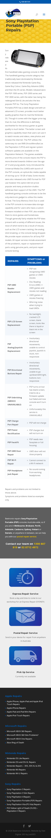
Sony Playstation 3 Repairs (18, 789)
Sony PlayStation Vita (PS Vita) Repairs (24, 804)
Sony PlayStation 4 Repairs (18, 797)
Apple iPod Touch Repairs (18, 715)
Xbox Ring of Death (15, 742)
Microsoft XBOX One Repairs (19, 739)
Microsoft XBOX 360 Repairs (19, 731)
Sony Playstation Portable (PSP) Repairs (24, 800)
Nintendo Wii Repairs (16, 769)
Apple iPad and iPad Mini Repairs (21, 711)
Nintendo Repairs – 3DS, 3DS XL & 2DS (24, 766)
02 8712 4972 (29, 547)
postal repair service (26, 536)
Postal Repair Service (26, 633)
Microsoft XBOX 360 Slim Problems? (22, 735)
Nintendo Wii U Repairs (17, 773)
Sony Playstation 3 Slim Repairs (21, 793)
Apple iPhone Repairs (16, 708)
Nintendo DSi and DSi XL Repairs (21, 762)
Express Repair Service (25, 594)
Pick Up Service (25, 672)
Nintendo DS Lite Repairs (18, 758)
